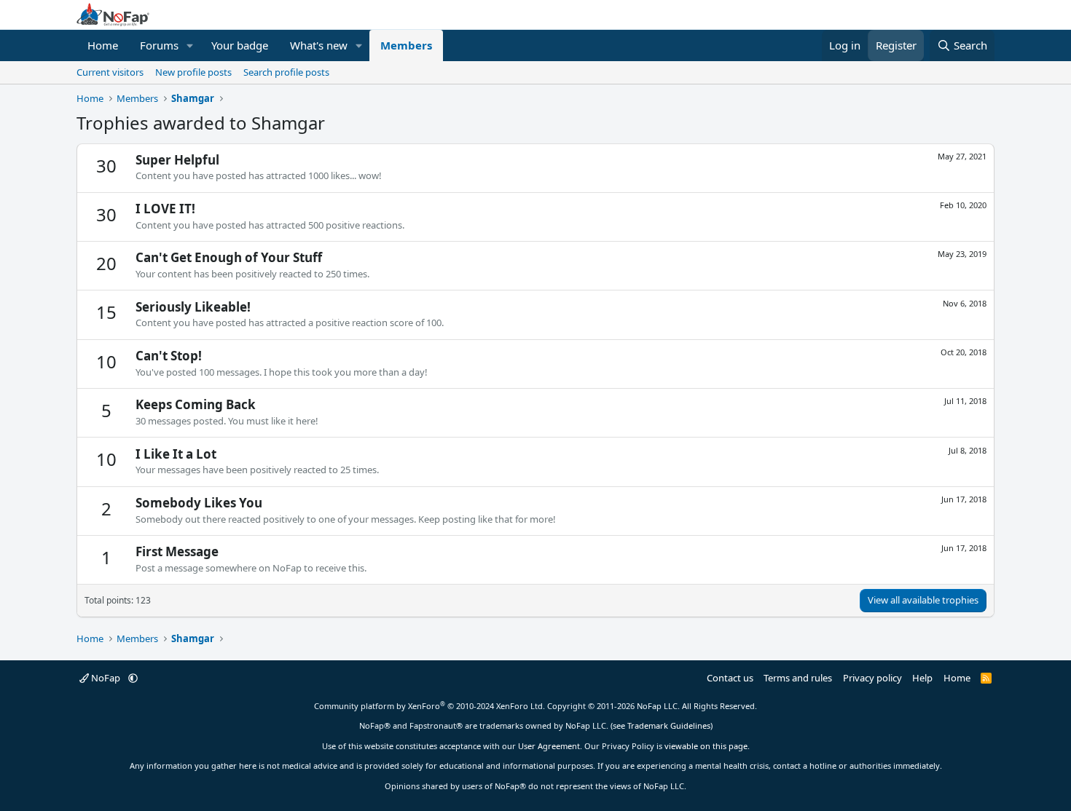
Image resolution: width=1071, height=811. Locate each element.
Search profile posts (286, 72)
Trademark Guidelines (668, 725)
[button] (190, 45)
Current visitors (110, 72)
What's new (319, 45)
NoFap (105, 677)
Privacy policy (872, 677)
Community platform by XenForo (429, 705)
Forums (159, 45)
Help (922, 677)
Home (102, 45)
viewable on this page (706, 745)
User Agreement (549, 745)
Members (406, 45)
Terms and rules (798, 677)
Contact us (730, 677)
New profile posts (193, 72)
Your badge (239, 45)
